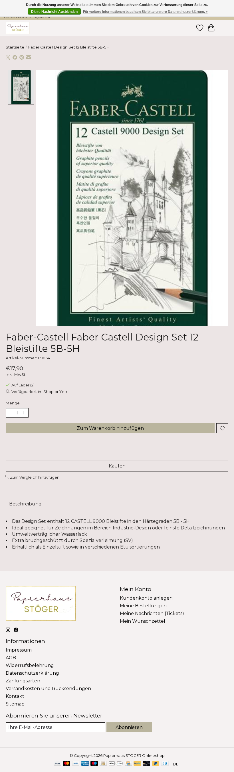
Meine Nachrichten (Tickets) (152, 613)
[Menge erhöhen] (23, 413)
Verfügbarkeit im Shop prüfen (39, 392)
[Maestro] (94, 764)
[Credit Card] (128, 764)
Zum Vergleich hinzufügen (35, 477)
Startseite (15, 47)
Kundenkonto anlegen (146, 598)
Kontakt (15, 696)
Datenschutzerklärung (32, 673)
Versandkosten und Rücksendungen (48, 688)
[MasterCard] (66, 764)
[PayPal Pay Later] (156, 764)
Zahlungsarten (23, 681)
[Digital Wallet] (116, 764)
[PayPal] (137, 764)
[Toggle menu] (222, 28)
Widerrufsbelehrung (30, 665)
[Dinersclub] (165, 764)
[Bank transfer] (57, 764)
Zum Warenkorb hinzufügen (110, 428)
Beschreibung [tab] (25, 504)
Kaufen (117, 466)
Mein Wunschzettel (142, 621)
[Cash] (103, 764)
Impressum (19, 650)
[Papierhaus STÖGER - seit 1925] (17, 28)
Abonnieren (129, 727)
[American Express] (85, 764)
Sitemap (15, 704)
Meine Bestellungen (143, 605)
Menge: (13, 403)
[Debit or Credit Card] (146, 764)
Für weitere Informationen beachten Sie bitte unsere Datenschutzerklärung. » (145, 12)
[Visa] (76, 764)
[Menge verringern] (11, 413)
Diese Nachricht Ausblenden (54, 12)
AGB (11, 657)
